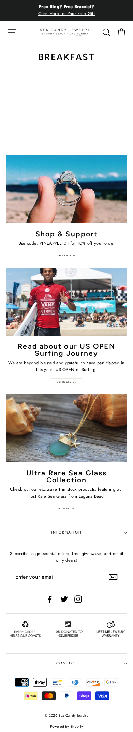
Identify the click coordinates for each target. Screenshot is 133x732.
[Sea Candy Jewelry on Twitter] (64, 599)
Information (66, 532)
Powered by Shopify (66, 726)
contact (66, 663)
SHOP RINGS (66, 255)
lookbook (66, 508)
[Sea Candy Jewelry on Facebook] (50, 599)
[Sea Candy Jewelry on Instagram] (78, 599)
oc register (66, 382)
